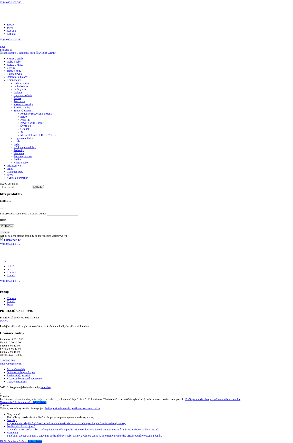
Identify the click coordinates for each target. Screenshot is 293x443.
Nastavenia (6, 402)
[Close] (1, 208)
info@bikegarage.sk (11, 363)
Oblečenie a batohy (17, 76)
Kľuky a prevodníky (25, 147)
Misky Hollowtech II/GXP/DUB (38, 135)
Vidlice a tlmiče (15, 58)
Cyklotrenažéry (15, 171)
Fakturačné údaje (16, 369)
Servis (10, 27)
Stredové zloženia (23, 110)
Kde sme (11, 30)
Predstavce (19, 101)
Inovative (46, 387)
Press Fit (25, 119)
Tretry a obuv (14, 70)
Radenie (18, 92)
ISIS (22, 132)
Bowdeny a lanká (23, 156)
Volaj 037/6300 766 (10, 39)
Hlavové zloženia (23, 95)
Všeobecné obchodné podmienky (25, 378)
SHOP (10, 24)
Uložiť (4, 441)
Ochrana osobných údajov (21, 372)
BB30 (23, 116)
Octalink (25, 128)
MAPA (4, 320)
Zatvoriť (5, 232)
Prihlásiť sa (6, 49)
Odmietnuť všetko (23, 402)
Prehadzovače (21, 86)
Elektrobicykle (14, 73)
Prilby (10, 168)
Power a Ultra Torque (32, 122)
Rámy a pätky (21, 162)
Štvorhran (25, 125)
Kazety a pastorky (23, 104)
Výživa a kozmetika (17, 177)
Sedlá (16, 144)
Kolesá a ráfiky (15, 64)
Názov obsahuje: (9, 183)
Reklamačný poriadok (18, 375)
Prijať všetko (39, 402)
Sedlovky (19, 150)
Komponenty (14, 80)
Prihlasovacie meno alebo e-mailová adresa (23, 213)
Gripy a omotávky (23, 138)
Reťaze (17, 98)
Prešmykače (20, 89)
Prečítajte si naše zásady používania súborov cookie (212, 399)
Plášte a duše (14, 61)
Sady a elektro (21, 83)
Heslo (3, 219)
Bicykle (11, 67)
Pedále (17, 159)
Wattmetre (19, 153)
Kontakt (11, 33)
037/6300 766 (11, 2)
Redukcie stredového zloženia (36, 113)
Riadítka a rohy (22, 107)
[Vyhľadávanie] (38, 187)
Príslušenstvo (14, 165)
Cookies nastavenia (17, 381)
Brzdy (17, 141)
